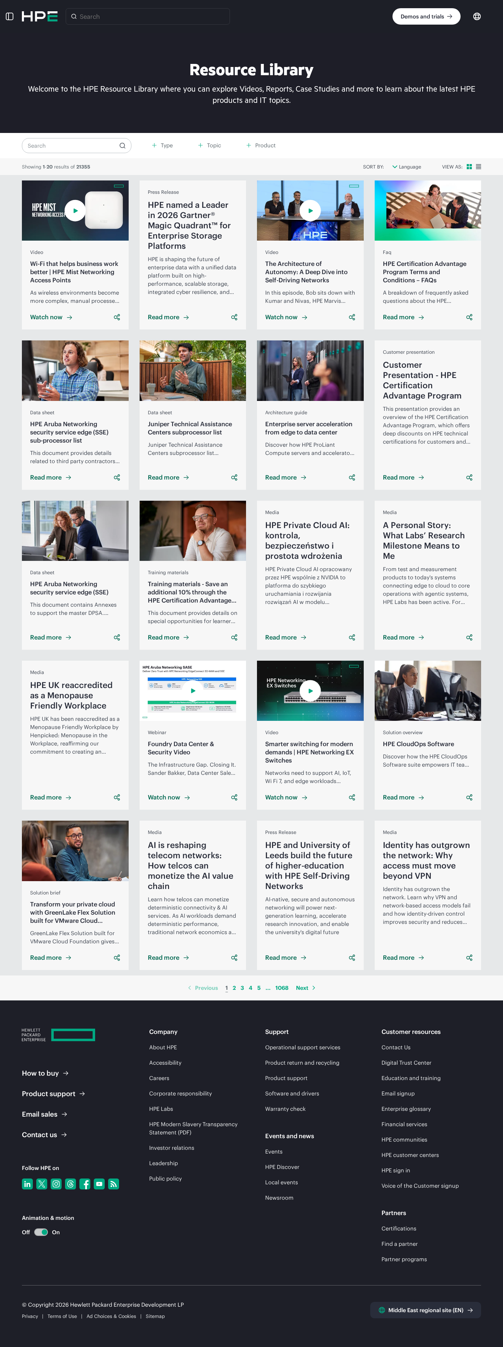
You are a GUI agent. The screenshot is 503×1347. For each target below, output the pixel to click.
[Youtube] (99, 1183)
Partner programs (404, 1259)
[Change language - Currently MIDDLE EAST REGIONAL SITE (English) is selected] (477, 16)
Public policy (165, 1178)
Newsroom (279, 1197)
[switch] (37, 1232)
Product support (286, 1078)
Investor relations (171, 1147)
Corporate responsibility (180, 1093)
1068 (281, 987)
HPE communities (404, 1139)
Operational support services (302, 1047)
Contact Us (396, 1047)
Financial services (404, 1124)
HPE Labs (161, 1108)
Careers (159, 1078)
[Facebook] (84, 1183)
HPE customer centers (410, 1154)
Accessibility (165, 1062)
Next (302, 987)
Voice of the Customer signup (420, 1185)
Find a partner (400, 1243)
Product (48, 1093)
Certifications (399, 1228)
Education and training (411, 1078)
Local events (281, 1182)
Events (274, 1151)
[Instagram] (56, 1183)
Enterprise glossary (406, 1108)
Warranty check (285, 1108)
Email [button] (39, 1114)
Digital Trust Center (406, 1062)
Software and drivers (292, 1093)
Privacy (30, 1316)
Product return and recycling (302, 1062)
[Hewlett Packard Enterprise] (39, 16)
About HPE (163, 1047)
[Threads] (70, 1183)
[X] (41, 1183)
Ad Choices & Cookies (111, 1316)
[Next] (313, 987)
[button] (9, 16)
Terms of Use (62, 1316)
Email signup (398, 1093)
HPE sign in (396, 1170)
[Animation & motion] (41, 1232)
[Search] (74, 16)
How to (40, 1073)
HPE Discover (282, 1166)
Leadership (163, 1163)
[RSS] (113, 1183)
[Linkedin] (27, 1183)
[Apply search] (122, 145)
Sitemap (155, 1316)
